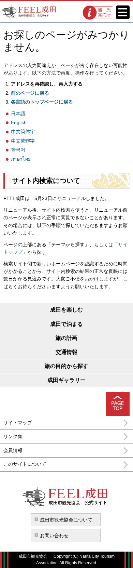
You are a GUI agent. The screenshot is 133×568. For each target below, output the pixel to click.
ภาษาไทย (21, 159)
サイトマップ (17, 422)
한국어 (18, 150)
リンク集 (13, 436)
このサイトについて (24, 464)
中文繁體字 (23, 141)
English (19, 122)
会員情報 (13, 450)
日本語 (18, 113)
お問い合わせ (54, 535)
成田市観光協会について (66, 520)
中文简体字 (23, 131)
